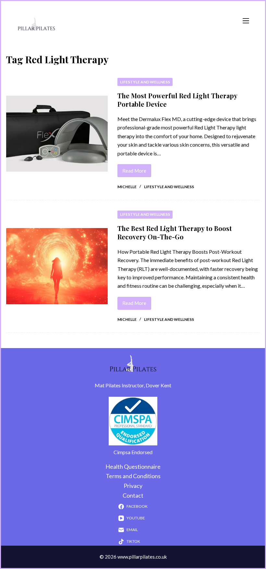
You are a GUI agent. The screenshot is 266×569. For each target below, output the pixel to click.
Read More (136, 169)
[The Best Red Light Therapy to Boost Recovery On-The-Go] (56, 266)
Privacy (133, 485)
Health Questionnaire (133, 466)
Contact (133, 495)
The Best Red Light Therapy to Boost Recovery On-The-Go (174, 232)
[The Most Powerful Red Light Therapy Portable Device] (56, 134)
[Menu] (246, 21)
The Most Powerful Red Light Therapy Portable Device (177, 99)
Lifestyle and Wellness (145, 81)
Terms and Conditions (133, 475)
